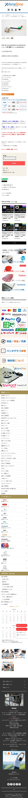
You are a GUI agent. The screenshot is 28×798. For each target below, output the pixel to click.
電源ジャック (24, 16)
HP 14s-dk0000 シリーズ (15, 16)
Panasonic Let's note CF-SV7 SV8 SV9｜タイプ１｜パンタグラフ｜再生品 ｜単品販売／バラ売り (7, 234)
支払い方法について (11, 794)
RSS (21, 797)
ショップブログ (17, 797)
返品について (6, 170)
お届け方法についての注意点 (10, 145)
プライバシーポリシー (9, 797)
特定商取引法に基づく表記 (9, 172)
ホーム (3, 16)
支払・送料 (5, 168)
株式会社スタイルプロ (14, 774)
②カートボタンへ (21, 629)
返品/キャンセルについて (22, 635)
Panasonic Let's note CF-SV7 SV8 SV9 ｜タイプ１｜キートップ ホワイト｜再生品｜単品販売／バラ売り (20, 234)
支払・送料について (21, 632)
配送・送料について (19, 794)
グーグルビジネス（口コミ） (14, 779)
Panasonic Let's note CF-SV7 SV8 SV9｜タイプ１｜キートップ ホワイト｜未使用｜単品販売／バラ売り (7, 216)
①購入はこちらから (21, 625)
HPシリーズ (8, 16)
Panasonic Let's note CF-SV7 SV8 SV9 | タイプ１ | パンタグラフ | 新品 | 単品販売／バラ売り (20, 216)
